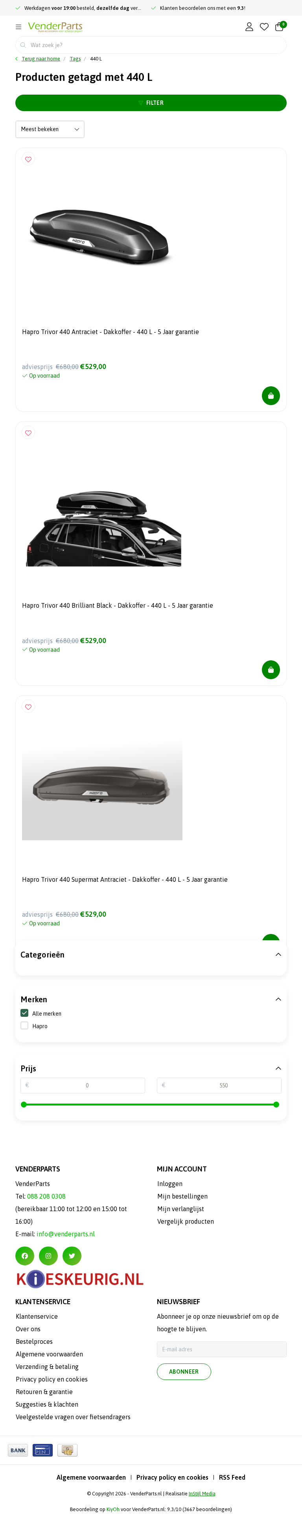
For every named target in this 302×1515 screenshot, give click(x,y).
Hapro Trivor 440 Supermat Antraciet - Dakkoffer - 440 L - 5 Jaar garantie (125, 879)
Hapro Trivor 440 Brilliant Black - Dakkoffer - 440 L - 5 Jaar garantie (117, 605)
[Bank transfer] (18, 1450)
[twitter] (72, 1255)
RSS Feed (232, 1477)
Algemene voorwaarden (91, 1477)
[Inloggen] (249, 27)
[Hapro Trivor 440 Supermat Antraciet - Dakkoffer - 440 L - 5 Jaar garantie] (151, 782)
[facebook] (24, 1255)
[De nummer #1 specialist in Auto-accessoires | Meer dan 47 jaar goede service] (55, 27)
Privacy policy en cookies (172, 1477)
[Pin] (43, 1450)
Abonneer (184, 1372)
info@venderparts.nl (66, 1233)
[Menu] (18, 27)
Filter (155, 103)
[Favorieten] (264, 27)
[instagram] (48, 1255)
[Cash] (67, 1450)
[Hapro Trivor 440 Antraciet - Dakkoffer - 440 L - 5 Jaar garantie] (151, 234)
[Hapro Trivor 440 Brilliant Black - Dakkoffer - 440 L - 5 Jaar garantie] (151, 508)
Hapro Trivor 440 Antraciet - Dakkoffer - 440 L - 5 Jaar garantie (110, 331)
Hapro (40, 1026)
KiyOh (113, 1509)
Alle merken (46, 1014)
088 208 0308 (46, 1196)
